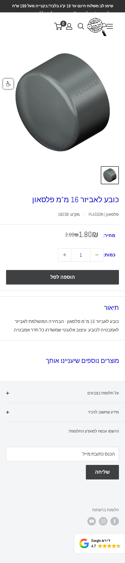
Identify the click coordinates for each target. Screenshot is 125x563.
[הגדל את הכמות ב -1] (64, 255)
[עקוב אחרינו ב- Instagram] (103, 521)
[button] (8, 84)
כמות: (109, 255)
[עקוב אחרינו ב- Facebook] (114, 521)
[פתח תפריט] (110, 26)
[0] (58, 26)
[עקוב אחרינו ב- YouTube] (91, 521)
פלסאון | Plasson (104, 214)
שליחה (102, 472)
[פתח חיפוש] (81, 26)
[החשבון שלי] (69, 26)
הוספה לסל (62, 277)
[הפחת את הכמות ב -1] (96, 255)
